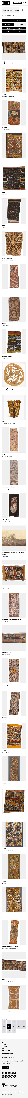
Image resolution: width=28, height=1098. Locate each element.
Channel (7, 28)
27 (14, 1031)
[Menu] (25, 2)
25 (4, 1031)
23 (19, 1026)
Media (3, 1048)
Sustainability (5, 1046)
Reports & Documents (7, 1053)
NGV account (11, 1063)
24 (24, 1026)
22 (14, 1026)
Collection (20, 24)
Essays (20, 28)
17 (14, 1022)
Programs (7, 24)
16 (9, 1022)
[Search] (23, 3)
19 (24, 1022)
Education (7, 31)
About (3, 1042)
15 (4, 1022)
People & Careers (6, 1051)
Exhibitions (20, 20)
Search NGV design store (8, 15)
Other (20, 31)
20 (4, 1026)
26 (9, 1031)
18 (19, 1022)
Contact (4, 1044)
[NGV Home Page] (6, 3)
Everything (7, 20)
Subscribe (5, 1067)
